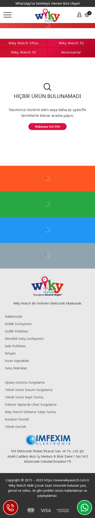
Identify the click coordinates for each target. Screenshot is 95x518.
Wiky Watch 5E (23, 52)
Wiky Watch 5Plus (24, 43)
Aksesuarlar (71, 52)
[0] (91, 14)
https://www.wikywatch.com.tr (66, 480)
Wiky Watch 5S (71, 43)
